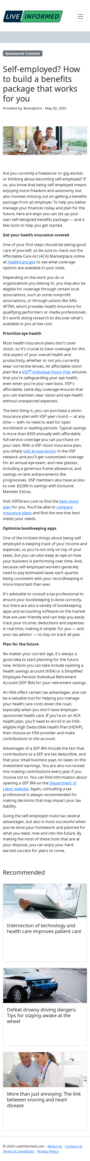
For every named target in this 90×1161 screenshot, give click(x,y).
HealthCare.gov (21, 262)
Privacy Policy (48, 1151)
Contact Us (73, 1146)
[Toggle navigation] (80, 16)
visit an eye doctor (39, 451)
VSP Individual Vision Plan (46, 372)
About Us (55, 1146)
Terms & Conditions (18, 1151)
